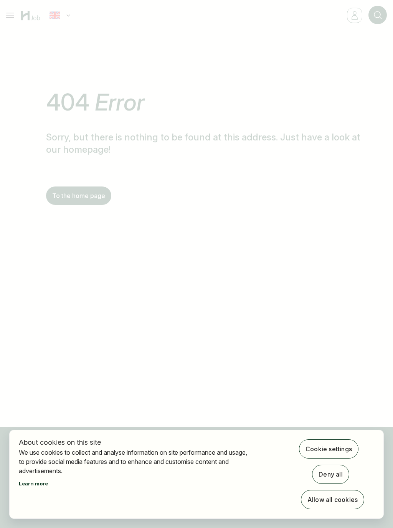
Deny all (331, 474)
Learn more (33, 483)
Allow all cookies (332, 499)
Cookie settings (328, 449)
